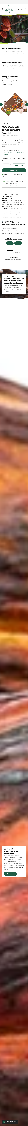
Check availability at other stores (14, 185)
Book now (10, 874)
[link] (22, 9)
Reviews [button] (9, 249)
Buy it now (13, 170)
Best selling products (7, 228)
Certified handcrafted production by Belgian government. (13, 153)
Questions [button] (16, 249)
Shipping (8, 135)
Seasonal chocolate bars (18, 233)
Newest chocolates (7, 233)
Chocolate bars (17, 228)
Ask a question (18, 243)
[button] (2, 9)
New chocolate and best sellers (10, 231)
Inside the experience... (14, 239)
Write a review (10, 243)
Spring (3, 236)
